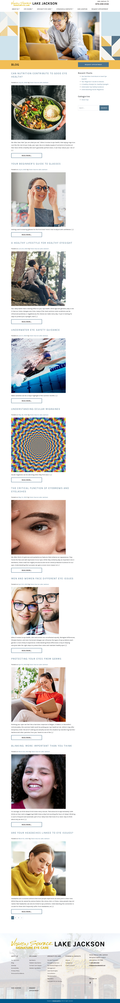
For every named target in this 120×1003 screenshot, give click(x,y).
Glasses (68, 960)
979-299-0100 (102, 4)
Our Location (82, 9)
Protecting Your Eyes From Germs (36, 658)
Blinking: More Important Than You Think (41, 745)
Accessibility (15, 968)
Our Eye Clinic (15, 960)
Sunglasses (69, 963)
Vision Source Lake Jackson (39, 82)
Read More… (27, 155)
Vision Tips (85, 100)
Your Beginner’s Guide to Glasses (36, 163)
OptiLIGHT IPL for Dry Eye (54, 981)
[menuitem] (15, 9)
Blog (12, 963)
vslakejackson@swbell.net (97, 965)
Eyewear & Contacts (64, 9)
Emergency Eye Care (53, 963)
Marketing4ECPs (57, 1001)
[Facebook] (90, 982)
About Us (15, 9)
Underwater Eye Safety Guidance (35, 329)
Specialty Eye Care (44, 9)
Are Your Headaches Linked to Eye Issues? (42, 832)
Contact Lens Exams (35, 965)
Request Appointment (100, 9)
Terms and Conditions (17, 973)
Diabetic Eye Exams (35, 968)
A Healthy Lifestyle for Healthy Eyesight (41, 242)
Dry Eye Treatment (52, 960)
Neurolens (50, 978)
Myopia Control (51, 976)
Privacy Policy (15, 971)
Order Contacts (70, 965)
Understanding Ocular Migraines (35, 409)
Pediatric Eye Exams (35, 963)
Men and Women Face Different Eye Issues (42, 578)
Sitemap (13, 965)
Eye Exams (28, 9)
